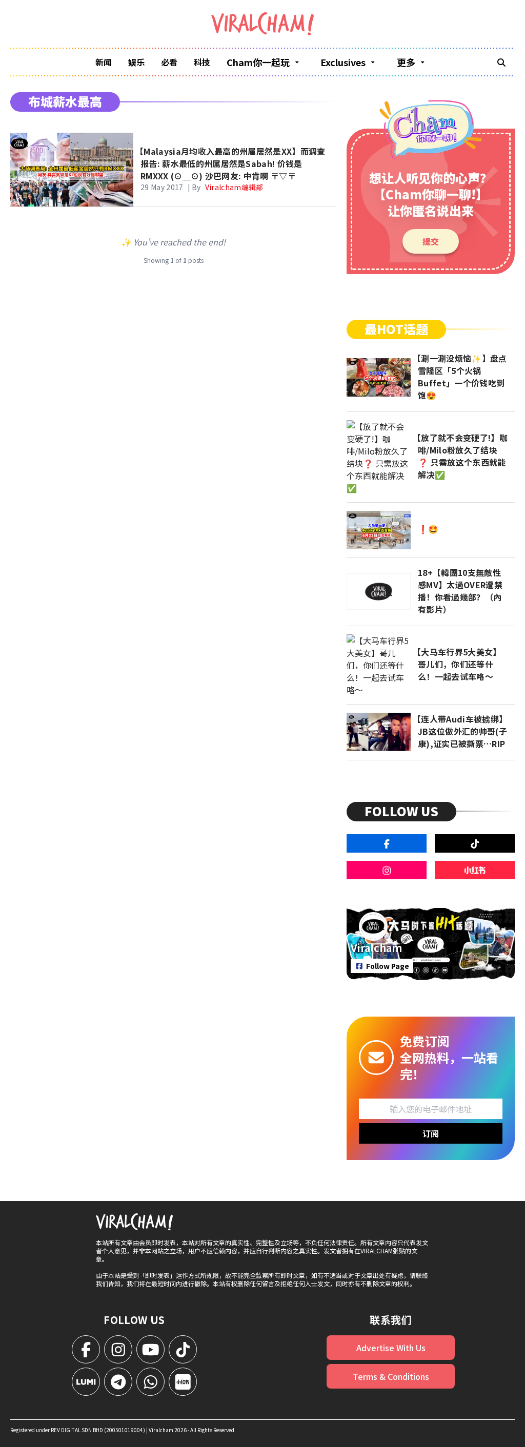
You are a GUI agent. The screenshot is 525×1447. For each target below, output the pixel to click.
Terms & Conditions (391, 1376)
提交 (430, 241)
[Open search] (501, 62)
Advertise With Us (391, 1347)
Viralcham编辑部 (234, 187)
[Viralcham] (262, 23)
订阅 (430, 1133)
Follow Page (387, 966)
